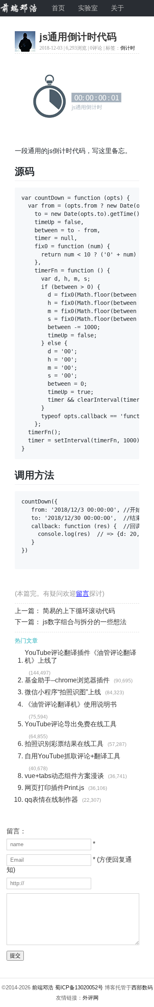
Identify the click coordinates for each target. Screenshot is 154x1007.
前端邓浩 (42, 987)
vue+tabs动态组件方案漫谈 (64, 775)
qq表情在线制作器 (51, 799)
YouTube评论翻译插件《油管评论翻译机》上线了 (80, 656)
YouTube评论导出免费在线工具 (71, 724)
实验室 (88, 8)
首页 (58, 8)
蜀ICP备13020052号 (79, 987)
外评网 (91, 998)
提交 (15, 955)
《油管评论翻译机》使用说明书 (71, 704)
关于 (117, 8)
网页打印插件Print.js (54, 787)
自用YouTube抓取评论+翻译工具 (72, 756)
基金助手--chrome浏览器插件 (67, 680)
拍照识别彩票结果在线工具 (64, 743)
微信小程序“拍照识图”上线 (63, 692)
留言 (82, 593)
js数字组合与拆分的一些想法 (84, 621)
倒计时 (127, 48)
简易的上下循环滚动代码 (79, 610)
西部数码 (142, 987)
